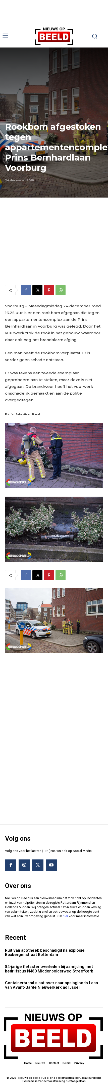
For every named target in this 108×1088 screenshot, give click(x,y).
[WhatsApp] (61, 290)
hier (65, 916)
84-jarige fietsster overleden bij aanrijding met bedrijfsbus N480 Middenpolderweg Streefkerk (49, 968)
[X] (37, 290)
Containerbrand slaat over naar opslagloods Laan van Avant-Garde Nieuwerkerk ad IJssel (51, 985)
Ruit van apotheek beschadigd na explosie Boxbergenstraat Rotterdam (45, 952)
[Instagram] (24, 864)
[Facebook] (26, 290)
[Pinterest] (49, 290)
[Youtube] (51, 864)
